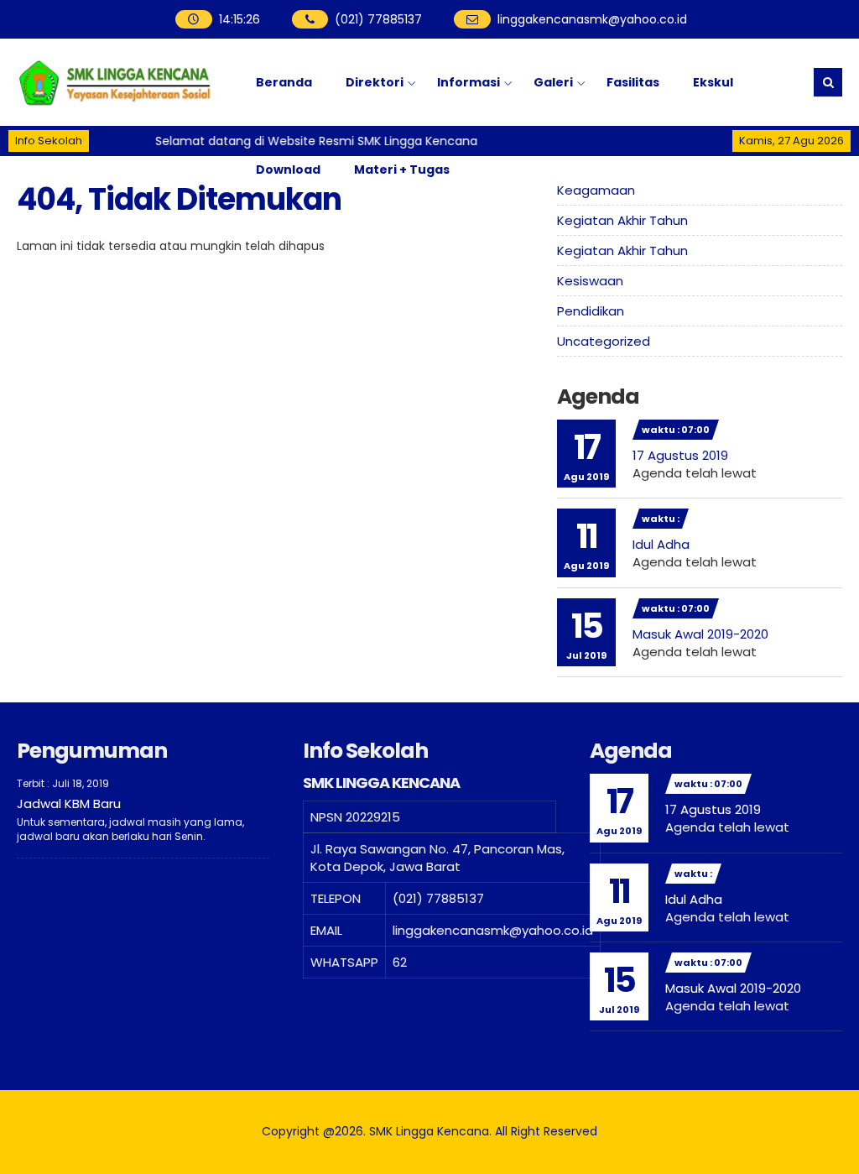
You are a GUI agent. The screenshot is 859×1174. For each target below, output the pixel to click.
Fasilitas (633, 82)
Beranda (284, 82)
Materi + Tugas (402, 169)
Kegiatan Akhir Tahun (622, 220)
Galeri (553, 82)
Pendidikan (590, 311)
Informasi (468, 82)
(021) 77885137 (378, 19)
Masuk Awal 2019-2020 (700, 634)
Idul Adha (661, 544)
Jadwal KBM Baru (69, 803)
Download (288, 169)
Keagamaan (596, 190)
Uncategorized (603, 341)
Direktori (374, 82)
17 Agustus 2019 (680, 455)
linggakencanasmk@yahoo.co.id (592, 19)
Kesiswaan (590, 281)
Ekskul (713, 82)
